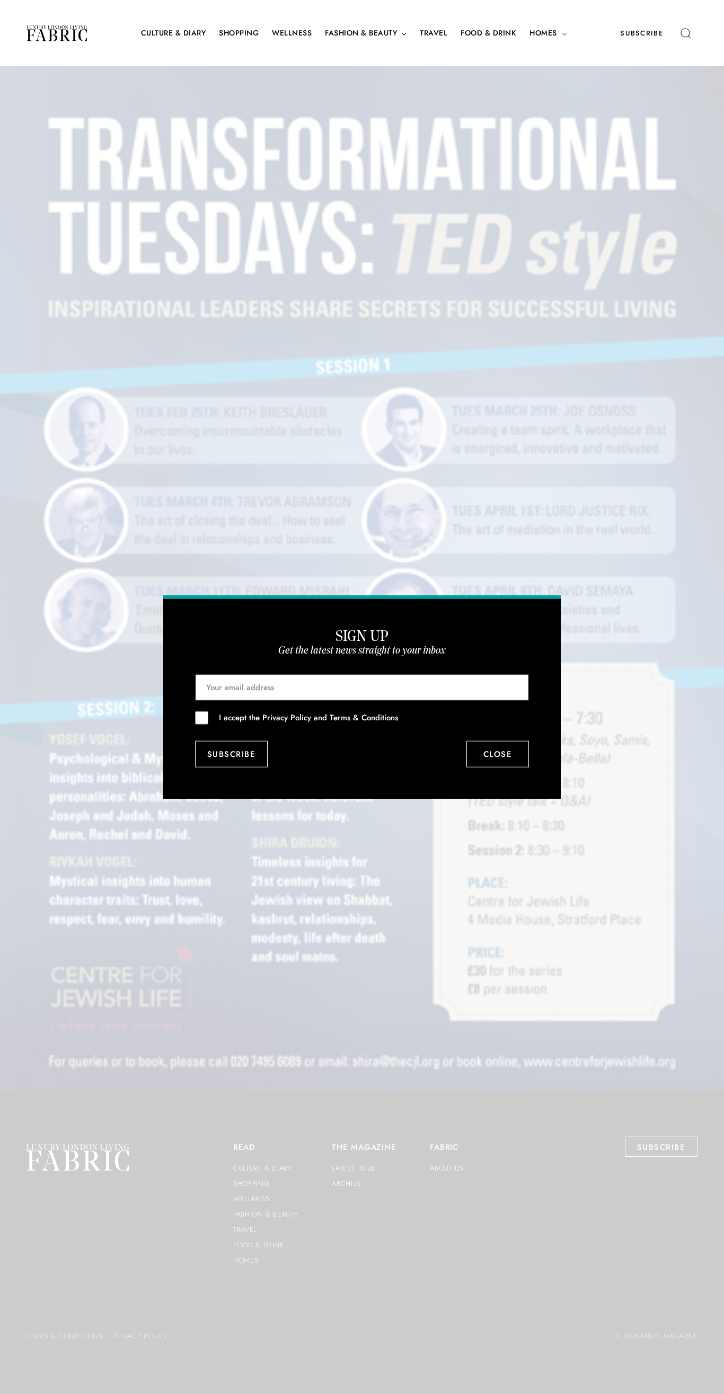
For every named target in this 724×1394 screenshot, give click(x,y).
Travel (433, 33)
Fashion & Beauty (361, 33)
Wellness (292, 33)
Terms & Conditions (364, 717)
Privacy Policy (286, 717)
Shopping (239, 33)
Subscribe (641, 33)
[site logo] (57, 33)
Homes (543, 33)
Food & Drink (488, 33)
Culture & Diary (173, 33)
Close (498, 754)
